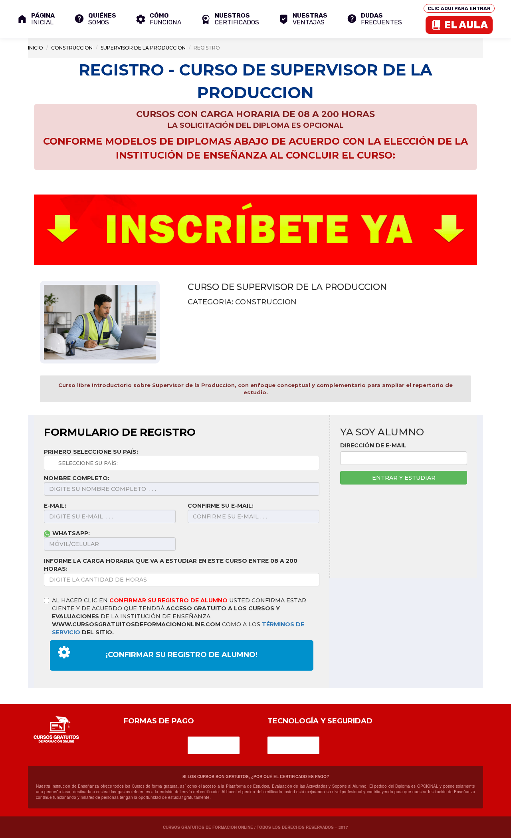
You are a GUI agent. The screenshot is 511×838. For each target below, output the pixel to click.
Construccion (72, 48)
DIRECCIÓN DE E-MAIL (373, 445)
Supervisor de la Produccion (143, 48)
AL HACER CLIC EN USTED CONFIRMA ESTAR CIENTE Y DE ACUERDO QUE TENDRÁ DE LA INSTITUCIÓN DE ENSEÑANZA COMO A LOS (179, 616)
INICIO (35, 48)
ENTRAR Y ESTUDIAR (404, 477)
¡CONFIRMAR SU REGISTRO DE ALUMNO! (181, 654)
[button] (229, 19)
